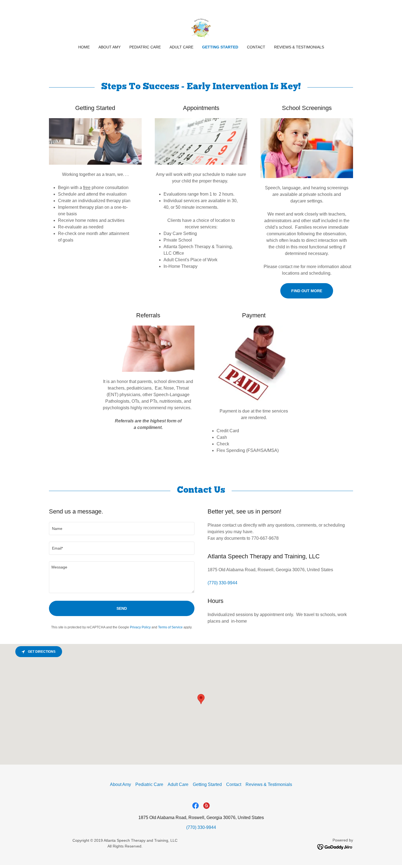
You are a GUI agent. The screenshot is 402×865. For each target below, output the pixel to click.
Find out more (306, 291)
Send (121, 608)
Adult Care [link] (181, 47)
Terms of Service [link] (170, 627)
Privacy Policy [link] (140, 627)
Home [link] (84, 47)
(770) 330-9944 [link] (222, 582)
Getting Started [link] (220, 47)
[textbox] (121, 528)
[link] (201, 26)
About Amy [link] (109, 47)
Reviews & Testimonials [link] (299, 47)
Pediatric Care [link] (145, 47)
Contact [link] (256, 47)
